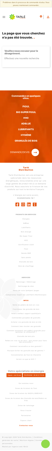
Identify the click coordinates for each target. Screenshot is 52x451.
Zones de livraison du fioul (26, 388)
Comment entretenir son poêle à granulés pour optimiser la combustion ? (26, 331)
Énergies (26, 219)
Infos (26, 300)
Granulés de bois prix (26, 336)
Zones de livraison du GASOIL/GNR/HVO (26, 393)
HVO (26, 117)
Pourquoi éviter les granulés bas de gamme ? (26, 350)
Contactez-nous (26, 425)
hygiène (26, 135)
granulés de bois (26, 140)
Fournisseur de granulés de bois (26, 309)
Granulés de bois (26, 262)
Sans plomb (26, 257)
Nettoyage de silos (26, 286)
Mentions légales (27, 440)
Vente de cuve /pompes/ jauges (26, 290)
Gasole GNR (26, 253)
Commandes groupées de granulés (26, 318)
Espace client (26, 420)
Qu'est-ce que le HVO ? (26, 359)
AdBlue (26, 223)
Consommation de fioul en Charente (26, 355)
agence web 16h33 (20, 446)
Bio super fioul (26, 112)
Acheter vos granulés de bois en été (26, 322)
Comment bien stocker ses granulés (26, 326)
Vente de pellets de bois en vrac (26, 305)
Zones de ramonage (26, 405)
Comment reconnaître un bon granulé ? (26, 346)
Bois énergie (26, 232)
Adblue (26, 123)
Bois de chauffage (26, 266)
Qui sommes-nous (26, 383)
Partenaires (26, 415)
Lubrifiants (26, 129)
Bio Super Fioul (26, 236)
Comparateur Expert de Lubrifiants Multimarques (26, 295)
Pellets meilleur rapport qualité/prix (26, 313)
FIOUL (26, 106)
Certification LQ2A (26, 244)
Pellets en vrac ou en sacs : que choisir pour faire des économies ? (26, 341)
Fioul (26, 249)
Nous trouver (26, 410)
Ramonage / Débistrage (26, 282)
